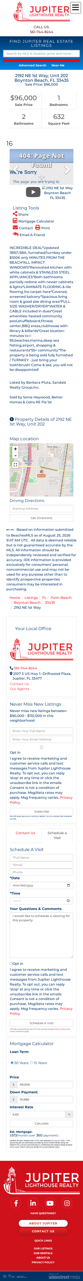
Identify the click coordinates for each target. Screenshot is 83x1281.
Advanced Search (32, 65)
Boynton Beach (27, 603)
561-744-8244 (41, 32)
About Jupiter (43, 1223)
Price (14, 1077)
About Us (43, 1257)
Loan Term (19, 1052)
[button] (41, 60)
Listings (31, 598)
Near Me (58, 65)
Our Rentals (43, 1253)
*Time (15, 893)
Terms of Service (17, 1031)
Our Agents (19, 689)
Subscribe (41, 811)
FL (44, 598)
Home (15, 598)
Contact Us (19, 684)
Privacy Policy (60, 1029)
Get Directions (41, 518)
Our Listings (43, 1248)
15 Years (40, 1063)
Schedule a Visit (57, 835)
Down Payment (24, 1092)
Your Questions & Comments (36, 909)
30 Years (21, 1063)
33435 (50, 603)
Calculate (42, 1123)
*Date (15, 878)
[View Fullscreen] (15, 465)
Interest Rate (21, 1107)
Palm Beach (61, 598)
